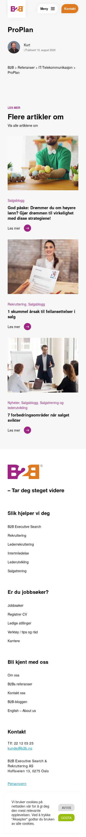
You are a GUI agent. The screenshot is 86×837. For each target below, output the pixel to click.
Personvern (17, 783)
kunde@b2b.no (20, 748)
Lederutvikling (18, 562)
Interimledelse (18, 553)
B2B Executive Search (24, 526)
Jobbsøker (15, 605)
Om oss (13, 675)
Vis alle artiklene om (23, 125)
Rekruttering (17, 535)
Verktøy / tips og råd (23, 631)
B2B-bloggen (17, 701)
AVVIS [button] (66, 807)
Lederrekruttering (21, 544)
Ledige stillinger (19, 623)
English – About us (22, 710)
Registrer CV (17, 614)
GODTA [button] (66, 817)
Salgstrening (17, 570)
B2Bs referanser (20, 683)
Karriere (14, 640)
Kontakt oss (16, 692)
